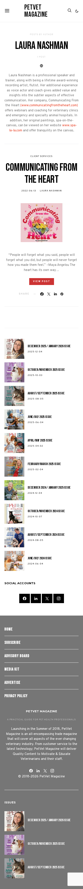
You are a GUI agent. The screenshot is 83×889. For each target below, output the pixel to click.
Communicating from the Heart (41, 173)
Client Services (41, 156)
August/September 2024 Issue (46, 535)
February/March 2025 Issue (44, 464)
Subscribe (12, 642)
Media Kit (11, 669)
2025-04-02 (35, 446)
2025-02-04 (35, 469)
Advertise (12, 682)
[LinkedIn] (36, 598)
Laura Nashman (51, 190)
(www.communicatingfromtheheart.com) (49, 105)
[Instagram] (58, 598)
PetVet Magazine (36, 11)
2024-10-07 (35, 516)
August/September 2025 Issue (46, 393)
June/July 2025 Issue (40, 417)
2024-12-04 (35, 493)
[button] (77, 11)
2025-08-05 (36, 398)
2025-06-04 (35, 422)
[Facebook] (24, 598)
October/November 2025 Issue (46, 370)
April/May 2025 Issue (40, 440)
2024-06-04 (35, 563)
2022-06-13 (28, 190)
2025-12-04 (35, 351)
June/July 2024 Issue (40, 558)
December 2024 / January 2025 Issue (49, 488)
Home (8, 629)
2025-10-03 (35, 375)
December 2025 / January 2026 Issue (49, 346)
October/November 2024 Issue (46, 511)
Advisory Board (16, 656)
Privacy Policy (16, 696)
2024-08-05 (35, 540)
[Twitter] (47, 598)
